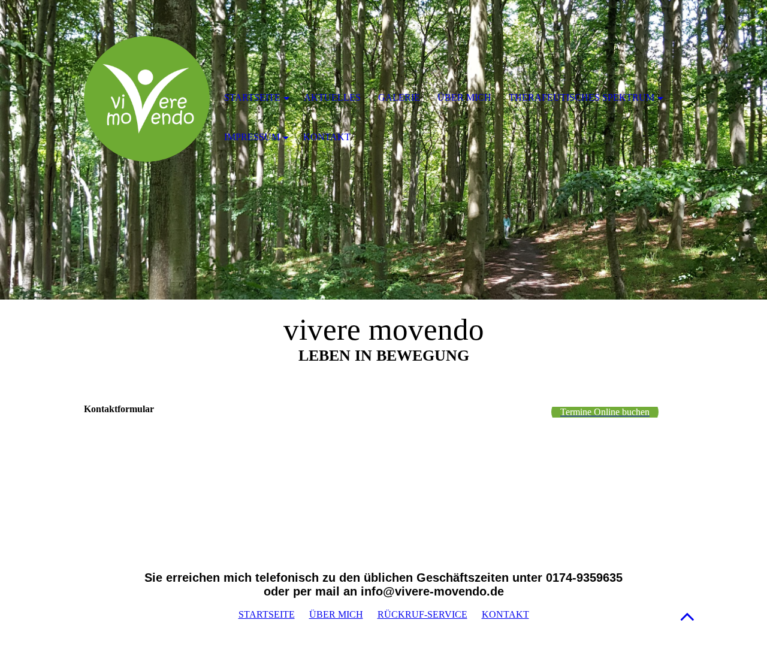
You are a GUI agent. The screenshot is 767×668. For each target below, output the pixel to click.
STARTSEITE (266, 614)
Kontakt (327, 137)
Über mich (464, 97)
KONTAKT (505, 614)
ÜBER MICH (336, 614)
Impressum (252, 137)
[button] (687, 616)
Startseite (252, 97)
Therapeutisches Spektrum (581, 97)
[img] (147, 99)
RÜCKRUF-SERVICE (422, 614)
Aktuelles (332, 97)
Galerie (399, 97)
